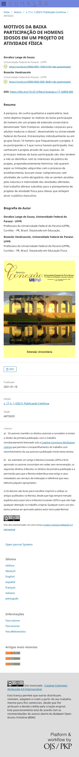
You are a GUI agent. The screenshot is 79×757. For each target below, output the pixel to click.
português (12, 598)
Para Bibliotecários (16, 631)
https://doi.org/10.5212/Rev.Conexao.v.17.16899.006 (41, 91)
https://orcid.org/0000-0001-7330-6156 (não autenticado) (40, 66)
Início (7, 12)
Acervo (17, 12)
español (10, 582)
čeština (10, 565)
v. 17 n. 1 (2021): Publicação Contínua (46, 12)
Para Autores (13, 626)
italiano (10, 593)
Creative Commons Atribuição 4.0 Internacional (37, 687)
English (10, 576)
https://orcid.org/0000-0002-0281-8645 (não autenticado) (40, 81)
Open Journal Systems (19, 544)
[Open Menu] (3, 3)
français (10, 587)
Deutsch (11, 571)
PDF (11, 369)
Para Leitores (13, 620)
